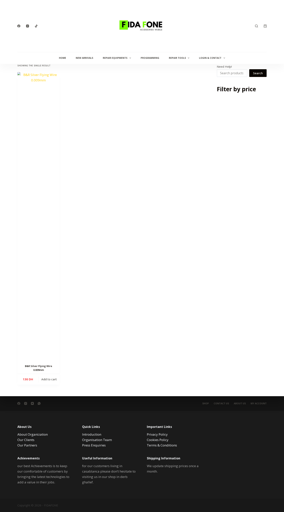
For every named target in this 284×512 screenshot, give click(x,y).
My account (259, 403)
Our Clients (25, 440)
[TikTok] (36, 26)
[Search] (256, 26)
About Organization (32, 434)
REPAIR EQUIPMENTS (115, 58)
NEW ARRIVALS (84, 58)
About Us (240, 403)
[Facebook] (18, 26)
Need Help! (224, 66)
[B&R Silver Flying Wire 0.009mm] (38, 217)
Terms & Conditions (162, 445)
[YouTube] (32, 403)
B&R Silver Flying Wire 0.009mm (38, 368)
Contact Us (221, 403)
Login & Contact (210, 58)
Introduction (91, 434)
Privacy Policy (157, 434)
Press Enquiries (94, 445)
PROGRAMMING (150, 58)
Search (258, 73)
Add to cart (49, 379)
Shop (205, 403)
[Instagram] (27, 26)
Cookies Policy (157, 440)
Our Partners (27, 445)
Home (62, 58)
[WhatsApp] (39, 403)
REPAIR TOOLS (177, 58)
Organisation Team (97, 440)
